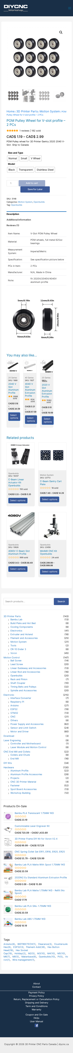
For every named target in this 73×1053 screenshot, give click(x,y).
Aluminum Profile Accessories (26, 774)
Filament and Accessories (24, 638)
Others (14, 720)
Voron (13, 653)
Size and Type (15, 152)
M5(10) (61, 953)
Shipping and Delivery (36, 1002)
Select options (14, 416)
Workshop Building (20, 793)
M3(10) (41, 953)
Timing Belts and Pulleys (23, 686)
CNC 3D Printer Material (23, 781)
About (36, 983)
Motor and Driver (19, 731)
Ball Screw (15, 660)
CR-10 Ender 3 (18, 649)
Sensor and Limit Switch (23, 727)
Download (9, 736)
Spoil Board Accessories (23, 789)
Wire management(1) (23, 959)
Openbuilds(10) (47, 956)
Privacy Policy (36, 996)
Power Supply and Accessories (27, 724)
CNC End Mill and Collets (17, 751)
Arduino (14, 705)
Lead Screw (16, 664)
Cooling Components (21, 627)
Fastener (15, 785)
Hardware (9, 767)
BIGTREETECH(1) (27, 944)
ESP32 (14, 709)
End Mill (14, 758)
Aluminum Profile (19, 770)
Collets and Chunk (20, 755)
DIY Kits (8, 763)
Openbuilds (16, 675)
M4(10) (51, 953)
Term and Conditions (37, 1006)
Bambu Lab (16, 619)
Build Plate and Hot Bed (23, 623)
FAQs (36, 1018)
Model (11, 164)
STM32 (14, 713)
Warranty (36, 1009)
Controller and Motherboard (25, 743)
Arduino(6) (9, 944)
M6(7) (7, 956)
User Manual (36, 1021)
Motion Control (12, 657)
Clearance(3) (45, 944)
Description (13, 214)
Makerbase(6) (28, 956)
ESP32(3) (18, 947)
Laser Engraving (12, 740)
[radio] (12, 158)
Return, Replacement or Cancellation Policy (36, 999)
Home (11, 111)
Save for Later (35, 189)
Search (61, 601)
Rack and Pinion (18, 679)
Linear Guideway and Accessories (28, 668)
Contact (36, 987)
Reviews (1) (13, 225)
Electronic (9, 695)
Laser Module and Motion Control (28, 747)
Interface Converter (20, 698)
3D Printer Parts (12, 616)
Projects (14, 778)
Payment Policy (36, 992)
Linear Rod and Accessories (25, 672)
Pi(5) (60, 956)
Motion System (18, 641)
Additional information (19, 219)
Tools (13, 645)
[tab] (36, 214)
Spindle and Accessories (23, 690)
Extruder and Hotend (21, 634)
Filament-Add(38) (35, 947)
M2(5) (31, 953)
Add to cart (32, 183)
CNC (12, 716)
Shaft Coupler (17, 683)
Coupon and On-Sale (37, 1014)
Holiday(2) (20, 953)
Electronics (16, 630)
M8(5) (15, 956)
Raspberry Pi (17, 701)
